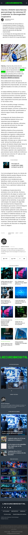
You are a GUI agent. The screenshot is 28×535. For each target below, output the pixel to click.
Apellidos (7, 273)
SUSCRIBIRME (9, 288)
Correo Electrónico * (10, 262)
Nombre (6, 268)
